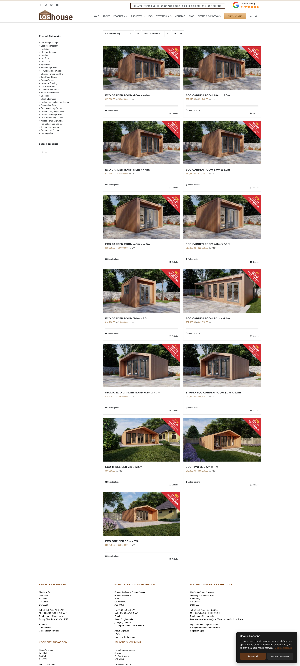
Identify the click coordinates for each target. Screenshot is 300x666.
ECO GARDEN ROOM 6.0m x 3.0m (208, 95)
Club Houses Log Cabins (52, 118)
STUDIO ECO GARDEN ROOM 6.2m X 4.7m (132, 392)
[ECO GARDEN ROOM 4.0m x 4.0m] (141, 217)
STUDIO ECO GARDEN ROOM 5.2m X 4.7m (213, 392)
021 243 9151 (49, 665)
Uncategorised (47, 133)
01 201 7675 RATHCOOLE (206, 610)
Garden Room (45, 627)
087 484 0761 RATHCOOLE (207, 613)
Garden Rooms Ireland (49, 631)
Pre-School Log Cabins (51, 124)
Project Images (197, 631)
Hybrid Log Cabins (49, 68)
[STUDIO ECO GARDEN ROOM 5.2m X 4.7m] (222, 365)
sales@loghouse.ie (205, 616)
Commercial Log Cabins (51, 114)
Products (43, 624)
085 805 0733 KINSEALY (55, 613)
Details (175, 113)
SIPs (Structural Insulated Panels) (205, 627)
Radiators (45, 49)
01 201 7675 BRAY (127, 610)
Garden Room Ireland (50, 89)
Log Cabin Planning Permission (204, 624)
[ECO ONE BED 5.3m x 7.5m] (141, 514)
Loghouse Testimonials (125, 637)
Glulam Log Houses (50, 127)
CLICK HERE (62, 619)
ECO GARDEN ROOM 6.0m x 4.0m (127, 95)
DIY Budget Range (49, 43)
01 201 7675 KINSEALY (54, 610)
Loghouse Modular (49, 46)
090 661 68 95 (124, 665)
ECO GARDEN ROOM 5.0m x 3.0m (208, 169)
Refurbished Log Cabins (51, 71)
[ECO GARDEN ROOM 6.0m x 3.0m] (222, 68)
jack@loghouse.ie (123, 622)
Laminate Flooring (49, 83)
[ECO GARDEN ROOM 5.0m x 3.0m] (222, 142)
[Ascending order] (138, 33)
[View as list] (181, 34)
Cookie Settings (283, 647)
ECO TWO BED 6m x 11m (202, 466)
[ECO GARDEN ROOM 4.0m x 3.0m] (222, 217)
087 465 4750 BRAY (129, 613)
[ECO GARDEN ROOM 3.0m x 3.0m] (141, 291)
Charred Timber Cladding (52, 74)
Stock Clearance (48, 99)
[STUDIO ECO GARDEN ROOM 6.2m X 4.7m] (141, 365)
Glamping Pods (48, 86)
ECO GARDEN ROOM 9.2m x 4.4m (208, 318)
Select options (113, 110)
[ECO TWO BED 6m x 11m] (222, 440)
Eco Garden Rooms (50, 93)
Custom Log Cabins (50, 130)
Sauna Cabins (47, 80)
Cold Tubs (45, 61)
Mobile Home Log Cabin (51, 121)
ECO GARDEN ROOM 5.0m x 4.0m (127, 169)
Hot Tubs (45, 58)
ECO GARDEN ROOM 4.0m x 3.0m (208, 244)
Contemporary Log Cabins (52, 111)
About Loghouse (122, 631)
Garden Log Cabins (49, 105)
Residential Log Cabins (51, 108)
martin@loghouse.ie (54, 616)
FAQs (117, 634)
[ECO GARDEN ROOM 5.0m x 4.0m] (141, 142)
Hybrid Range (47, 64)
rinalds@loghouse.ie (124, 619)
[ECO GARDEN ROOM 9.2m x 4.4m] (222, 291)
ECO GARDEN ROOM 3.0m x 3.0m (127, 318)
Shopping (45, 96)
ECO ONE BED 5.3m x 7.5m (122, 541)
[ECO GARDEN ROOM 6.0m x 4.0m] (141, 68)
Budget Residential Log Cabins (55, 102)
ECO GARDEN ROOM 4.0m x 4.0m (127, 244)
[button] (256, 16)
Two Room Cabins (49, 77)
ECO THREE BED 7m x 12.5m (123, 466)
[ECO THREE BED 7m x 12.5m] (141, 440)
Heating (44, 55)
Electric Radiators (49, 52)
